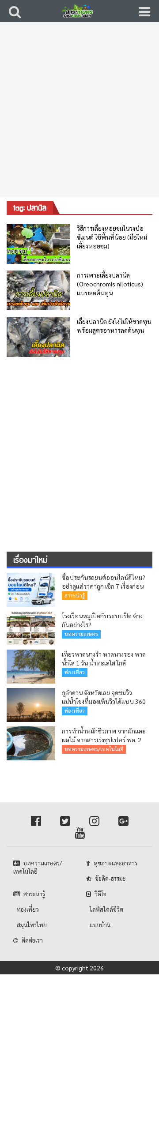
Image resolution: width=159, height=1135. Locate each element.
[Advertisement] (79, 114)
